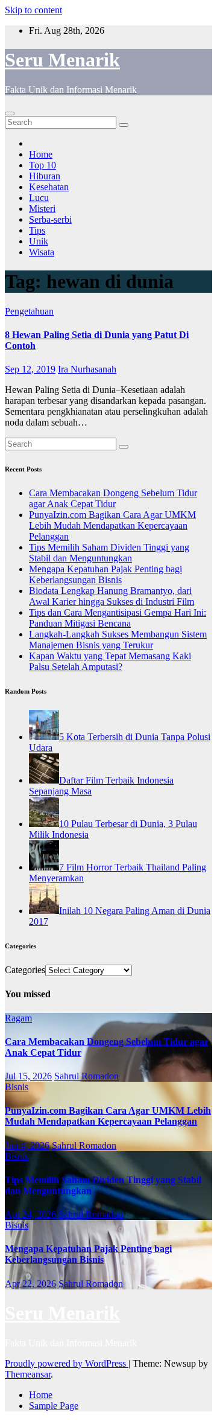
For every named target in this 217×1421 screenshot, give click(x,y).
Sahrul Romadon (86, 1076)
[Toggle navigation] (9, 113)
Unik (38, 241)
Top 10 (42, 165)
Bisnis (16, 1087)
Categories (25, 970)
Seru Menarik (62, 60)
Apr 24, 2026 (30, 1214)
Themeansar (28, 1374)
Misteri (42, 208)
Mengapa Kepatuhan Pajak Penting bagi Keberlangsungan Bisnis (105, 574)
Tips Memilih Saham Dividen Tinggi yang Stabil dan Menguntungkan (109, 552)
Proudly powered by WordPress (66, 1363)
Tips (37, 230)
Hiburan (44, 176)
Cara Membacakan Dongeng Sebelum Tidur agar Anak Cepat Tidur (113, 498)
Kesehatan (49, 187)
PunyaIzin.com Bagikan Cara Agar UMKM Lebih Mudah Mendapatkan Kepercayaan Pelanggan (112, 525)
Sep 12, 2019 (30, 369)
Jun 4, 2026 (27, 1145)
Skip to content (33, 10)
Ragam (18, 1018)
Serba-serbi (50, 219)
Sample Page (53, 1405)
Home (40, 154)
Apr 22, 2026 (30, 1284)
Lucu (39, 198)
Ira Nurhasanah (87, 369)
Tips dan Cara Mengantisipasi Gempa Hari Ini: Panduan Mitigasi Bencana (117, 617)
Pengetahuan (29, 311)
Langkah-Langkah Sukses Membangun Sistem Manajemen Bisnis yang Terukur (118, 639)
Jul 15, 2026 (28, 1076)
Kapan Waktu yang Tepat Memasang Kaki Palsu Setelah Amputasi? (110, 661)
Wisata (41, 252)
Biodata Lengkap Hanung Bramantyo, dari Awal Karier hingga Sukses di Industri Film (111, 596)
